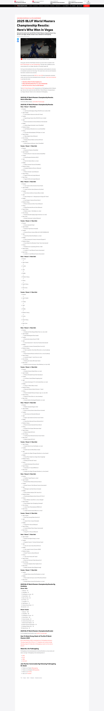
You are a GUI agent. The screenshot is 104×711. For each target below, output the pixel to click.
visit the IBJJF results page (38, 101)
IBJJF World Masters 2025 (28, 88)
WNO (23, 659)
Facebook (29, 673)
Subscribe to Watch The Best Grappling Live (32, 81)
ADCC (23, 655)
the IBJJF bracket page (42, 633)
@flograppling (35, 668)
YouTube (30, 671)
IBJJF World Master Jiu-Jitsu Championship (30, 64)
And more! (24, 661)
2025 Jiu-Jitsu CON (38, 75)
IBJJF (23, 657)
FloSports (32, 677)
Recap (24, 677)
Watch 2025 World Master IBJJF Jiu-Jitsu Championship (34, 83)
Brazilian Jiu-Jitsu (38, 677)
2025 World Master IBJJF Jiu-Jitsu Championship (29, 18)
